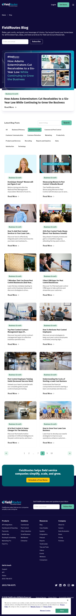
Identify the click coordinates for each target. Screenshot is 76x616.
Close (62, 610)
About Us (61, 525)
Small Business (25, 534)
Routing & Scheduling (9, 537)
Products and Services (13, 141)
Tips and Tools (44, 547)
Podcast (42, 537)
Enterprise (24, 541)
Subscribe (36, 41)
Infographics (44, 534)
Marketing (48, 135)
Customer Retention (34, 135)
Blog (41, 525)
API (3, 572)
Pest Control (25, 528)
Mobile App (5, 534)
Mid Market (24, 537)
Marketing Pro (6, 541)
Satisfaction (10, 146)
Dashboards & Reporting (10, 528)
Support (4, 569)
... (33, 453)
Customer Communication (14, 135)
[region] (36, 606)
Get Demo (63, 5)
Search (67, 123)
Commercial (25, 525)
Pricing (60, 537)
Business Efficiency (18, 130)
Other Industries (26, 531)
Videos (42, 550)
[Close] (68, 600)
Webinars (43, 556)
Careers (60, 528)
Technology (22, 146)
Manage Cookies (45, 610)
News (60, 534)
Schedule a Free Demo (38, 480)
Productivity (60, 135)
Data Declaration (63, 531)
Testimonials (44, 544)
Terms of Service (41, 597)
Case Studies (44, 528)
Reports (42, 541)
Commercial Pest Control (53, 130)
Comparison (43, 560)
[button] (36, 41)
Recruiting (28, 141)
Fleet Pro (5, 544)
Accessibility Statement (66, 597)
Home (4, 15)
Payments (5, 531)
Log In (53, 5)
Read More (9, 107)
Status (4, 575)
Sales (57, 141)
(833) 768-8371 (7, 579)
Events (42, 553)
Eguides (42, 531)
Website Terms (35, 606)
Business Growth (34, 130)
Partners (61, 541)
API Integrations (7, 525)
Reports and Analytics (43, 141)
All (7, 130)
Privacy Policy (52, 597)
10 (52, 453)
